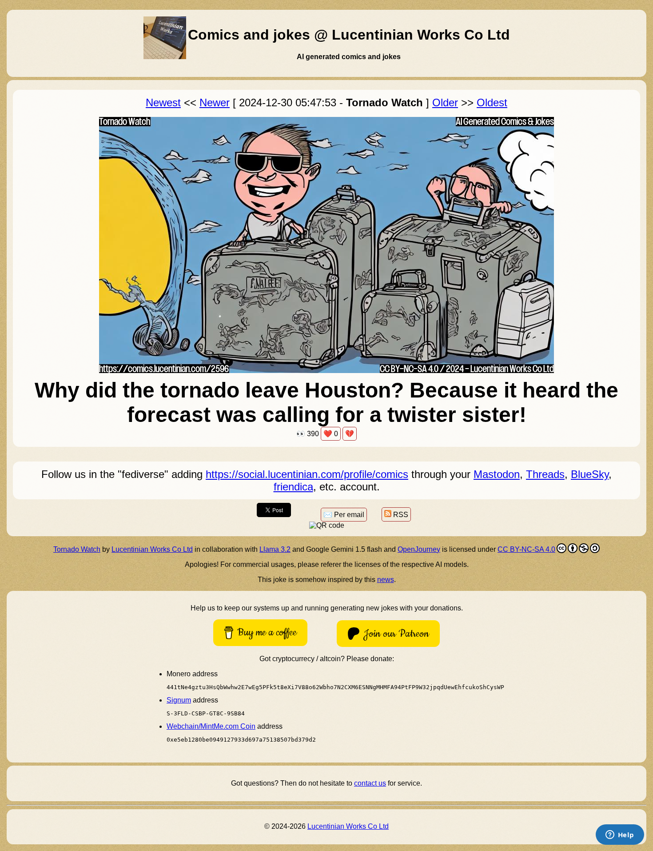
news (385, 579)
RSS (399, 514)
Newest (163, 102)
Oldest (492, 102)
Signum (179, 700)
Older (445, 102)
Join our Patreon (396, 634)
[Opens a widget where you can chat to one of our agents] (619, 835)
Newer (214, 102)
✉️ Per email (343, 514)
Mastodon (497, 474)
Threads (545, 474)
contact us (370, 783)
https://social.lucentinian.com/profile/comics (307, 474)
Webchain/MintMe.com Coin (211, 726)
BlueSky (590, 474)
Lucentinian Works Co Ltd (152, 549)
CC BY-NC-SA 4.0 (526, 549)
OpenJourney (419, 549)
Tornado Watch (76, 549)
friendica (293, 487)
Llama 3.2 (275, 549)
